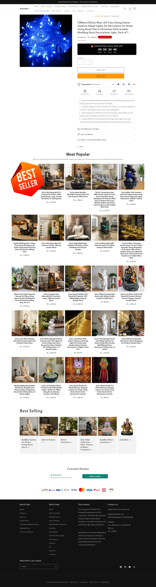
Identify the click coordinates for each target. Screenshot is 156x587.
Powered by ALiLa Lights (61, 582)
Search (22, 509)
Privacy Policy (24, 521)
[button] (125, 8)
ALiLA (52, 582)
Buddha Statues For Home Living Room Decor (29, 443)
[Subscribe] (55, 566)
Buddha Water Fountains (106, 440)
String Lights (53, 532)
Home (51, 509)
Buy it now (101, 76)
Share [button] (82, 146)
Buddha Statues (54, 517)
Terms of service (93, 582)
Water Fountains (65, 440)
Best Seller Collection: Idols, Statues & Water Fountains (87, 444)
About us (23, 517)
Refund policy (73, 582)
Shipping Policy (25, 528)
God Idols (124, 439)
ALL (50, 547)
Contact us (23, 513)
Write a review (95, 476)
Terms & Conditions (26, 532)
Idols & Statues (48, 439)
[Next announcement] (135, 2)
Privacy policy (83, 582)
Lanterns (52, 543)
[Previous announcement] (20, 2)
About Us (52, 551)
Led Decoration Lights (56, 536)
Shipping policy (104, 582)
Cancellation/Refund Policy (29, 524)
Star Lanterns (53, 539)
